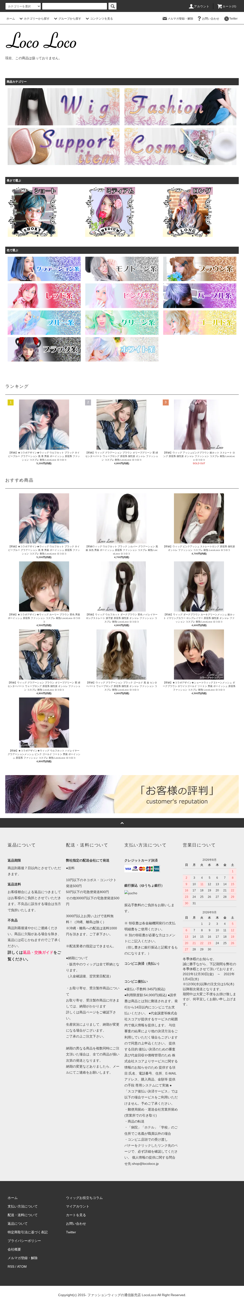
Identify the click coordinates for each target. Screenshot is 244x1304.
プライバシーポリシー (24, 1241)
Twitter (233, 18)
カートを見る (76, 1215)
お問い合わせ (210, 18)
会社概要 (14, 1249)
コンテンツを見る (101, 18)
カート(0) (229, 6)
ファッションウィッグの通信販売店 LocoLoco (122, 1295)
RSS (11, 1266)
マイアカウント (77, 1206)
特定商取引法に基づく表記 (28, 1232)
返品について (18, 1223)
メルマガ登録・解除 (180, 18)
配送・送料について (23, 1215)
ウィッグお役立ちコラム (84, 1198)
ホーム (10, 18)
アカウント (202, 6)
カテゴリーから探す (37, 18)
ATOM (22, 1266)
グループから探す (69, 18)
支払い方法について (23, 1206)
